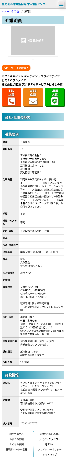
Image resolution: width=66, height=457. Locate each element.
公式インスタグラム (49, 439)
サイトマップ (50, 454)
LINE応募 (54, 93)
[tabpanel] (33, 40)
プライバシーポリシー (50, 449)
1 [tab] (33, 59)
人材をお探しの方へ (49, 434)
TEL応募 (11, 93)
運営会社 (49, 444)
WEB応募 (33, 93)
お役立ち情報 (16, 439)
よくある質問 (16, 444)
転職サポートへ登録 (16, 449)
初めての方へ (16, 434)
